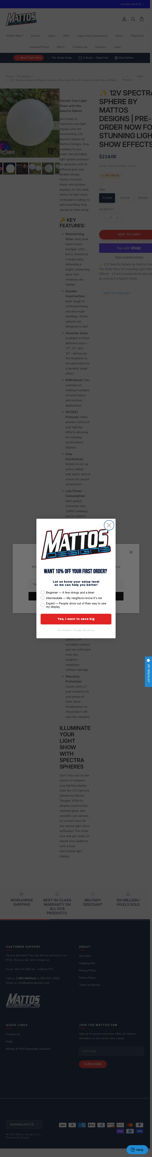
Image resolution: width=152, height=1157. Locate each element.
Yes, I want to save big (76, 619)
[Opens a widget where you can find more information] (137, 1150)
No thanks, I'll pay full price (76, 630)
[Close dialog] (109, 525)
